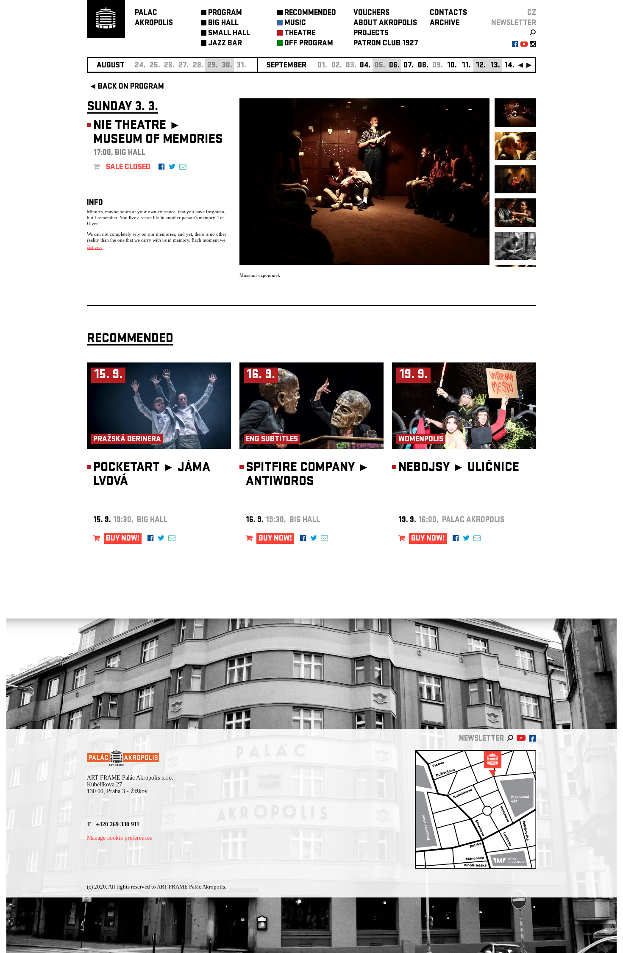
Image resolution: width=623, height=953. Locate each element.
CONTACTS (448, 13)
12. (481, 66)
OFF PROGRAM (308, 44)
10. (452, 66)
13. (495, 66)
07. (408, 66)
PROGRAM (225, 13)
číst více (95, 247)
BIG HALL (223, 23)
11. (466, 66)
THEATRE (299, 34)
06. (394, 66)
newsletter (513, 23)
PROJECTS (371, 34)
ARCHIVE (444, 23)
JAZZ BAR (225, 44)
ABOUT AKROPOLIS (385, 23)
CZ (531, 13)
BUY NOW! (122, 539)
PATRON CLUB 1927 (385, 44)
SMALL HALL (229, 34)
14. (509, 66)
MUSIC (295, 23)
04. (365, 66)
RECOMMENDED (310, 13)
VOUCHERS (371, 13)
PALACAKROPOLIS (154, 18)
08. (423, 66)
